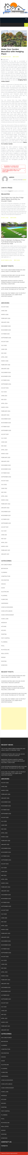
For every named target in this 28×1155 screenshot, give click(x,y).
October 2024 (5, 380)
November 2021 (6, 515)
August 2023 (5, 434)
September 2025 (6, 337)
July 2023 (4, 438)
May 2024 (3, 399)
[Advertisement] (13, 718)
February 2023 (5, 457)
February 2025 (5, 364)
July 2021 (3, 531)
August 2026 (5, 306)
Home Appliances (6, 611)
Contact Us (4, 1145)
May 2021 (3, 538)
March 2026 (4, 314)
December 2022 (6, 465)
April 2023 (4, 449)
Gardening (4, 603)
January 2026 (5, 322)
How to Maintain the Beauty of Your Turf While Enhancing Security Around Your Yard (13, 241)
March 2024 (4, 407)
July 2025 (4, 345)
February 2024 (5, 411)
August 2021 (4, 527)
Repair (3, 657)
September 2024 (6, 384)
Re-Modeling (5, 649)
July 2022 (4, 484)
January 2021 (5, 554)
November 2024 (6, 376)
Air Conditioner (6, 564)
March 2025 (4, 361)
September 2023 (6, 430)
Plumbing (4, 642)
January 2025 (5, 368)
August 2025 (4, 341)
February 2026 (5, 318)
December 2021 (5, 511)
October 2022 (5, 473)
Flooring (4, 595)
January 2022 (5, 507)
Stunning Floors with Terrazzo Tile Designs (11, 166)
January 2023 (5, 461)
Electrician (5, 591)
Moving (3, 630)
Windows (4, 665)
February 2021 (5, 550)
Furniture (4, 599)
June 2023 (4, 442)
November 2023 (6, 422)
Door (3, 588)
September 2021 (6, 523)
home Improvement (12, 1153)
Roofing (4, 661)
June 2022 (4, 488)
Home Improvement (7, 615)
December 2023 (6, 419)
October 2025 (5, 334)
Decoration (5, 580)
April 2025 (4, 357)
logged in (10, 191)
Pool (2, 645)
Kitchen (3, 626)
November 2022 (6, 469)
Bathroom (4, 568)
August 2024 (5, 388)
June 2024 (4, 395)
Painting (4, 634)
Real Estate (5, 653)
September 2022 (6, 477)
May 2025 (3, 353)
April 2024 (4, 403)
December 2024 (6, 372)
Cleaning (4, 572)
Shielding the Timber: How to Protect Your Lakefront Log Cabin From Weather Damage (13, 294)
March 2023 (4, 453)
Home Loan (4, 618)
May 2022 (3, 492)
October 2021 (5, 519)
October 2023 (5, 426)
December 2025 (6, 326)
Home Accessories (7, 607)
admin (17, 56)
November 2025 (6, 330)
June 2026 (4, 310)
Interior (4, 622)
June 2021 (4, 534)
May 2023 (3, 446)
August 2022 (5, 480)
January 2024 (5, 415)
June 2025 (4, 349)
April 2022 (4, 496)
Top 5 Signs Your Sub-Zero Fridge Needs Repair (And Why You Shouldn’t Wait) (12, 199)
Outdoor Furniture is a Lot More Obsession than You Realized (11, 170)
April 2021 (4, 542)
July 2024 (4, 392)
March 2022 (4, 500)
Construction (5, 576)
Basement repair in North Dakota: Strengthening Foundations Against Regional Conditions (13, 282)
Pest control (5, 638)
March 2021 (4, 546)
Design (3, 584)
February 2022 (5, 504)
